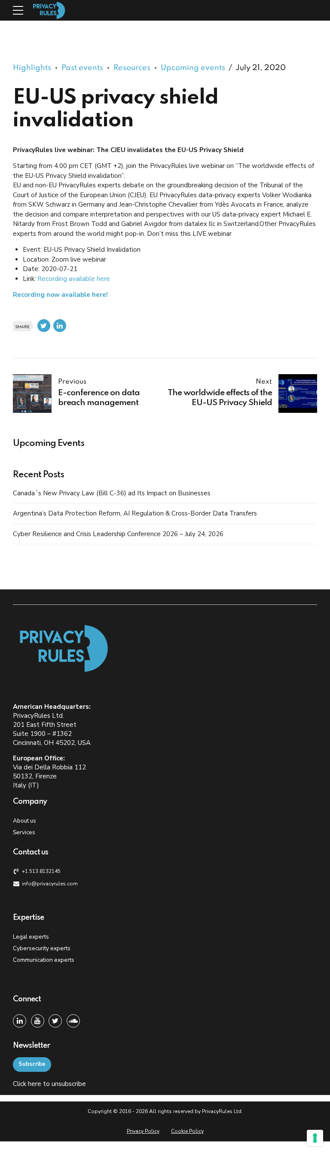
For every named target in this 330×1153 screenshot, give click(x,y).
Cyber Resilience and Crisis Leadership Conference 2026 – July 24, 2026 (118, 534)
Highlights (32, 68)
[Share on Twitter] (43, 325)
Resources (131, 68)
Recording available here (73, 279)
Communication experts (43, 960)
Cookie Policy (187, 1131)
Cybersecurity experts (41, 948)
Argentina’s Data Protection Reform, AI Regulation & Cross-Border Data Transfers (135, 513)
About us (24, 821)
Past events (82, 68)
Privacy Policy (143, 1131)
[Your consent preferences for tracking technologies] (315, 1138)
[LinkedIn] (19, 1021)
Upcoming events (193, 68)
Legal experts (31, 937)
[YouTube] (37, 1021)
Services (24, 832)
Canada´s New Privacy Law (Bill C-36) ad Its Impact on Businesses (112, 493)
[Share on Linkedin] (59, 325)
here (34, 1084)
